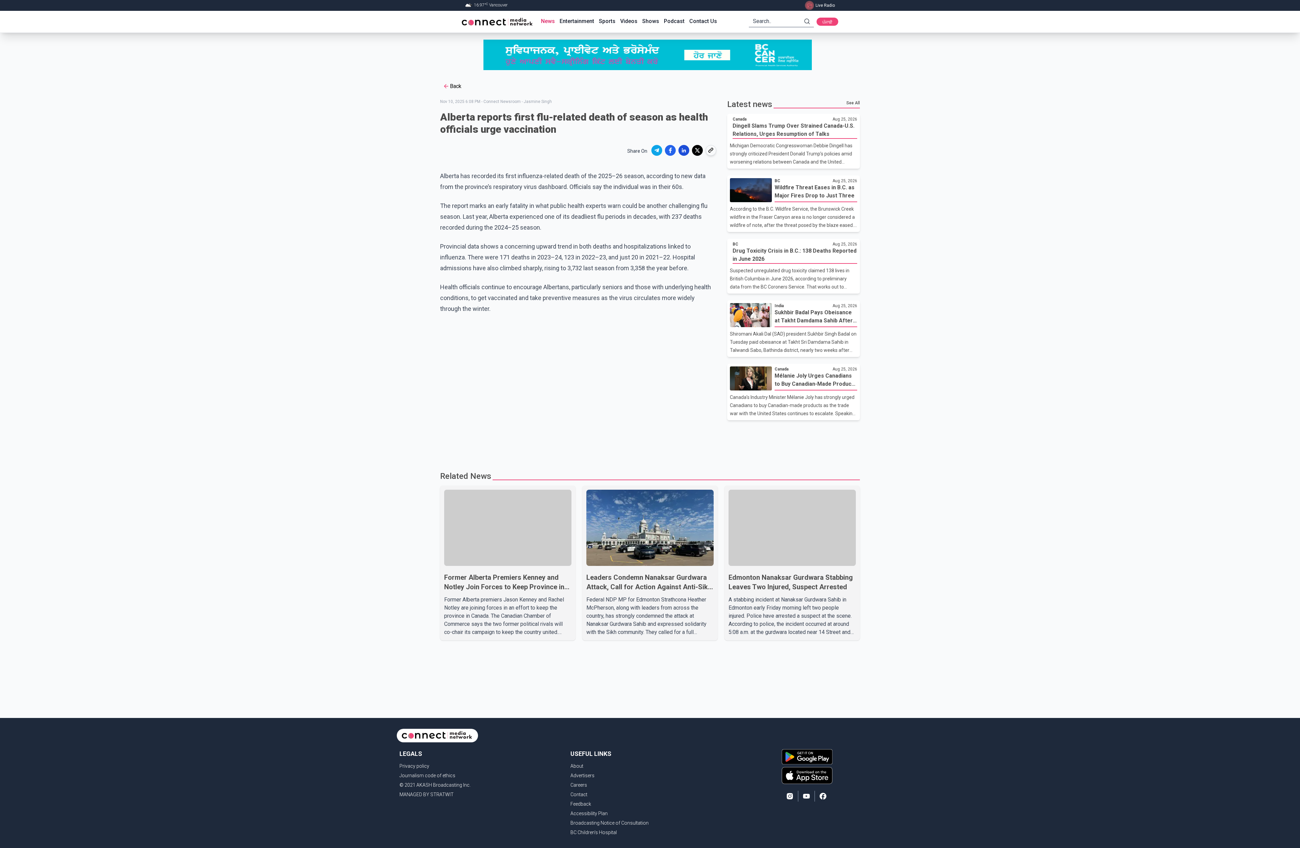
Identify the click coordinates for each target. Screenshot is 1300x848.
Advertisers (582, 775)
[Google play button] (807, 756)
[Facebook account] (823, 796)
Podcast (674, 21)
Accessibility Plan (589, 813)
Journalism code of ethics (427, 775)
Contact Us (703, 21)
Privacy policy (414, 766)
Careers (578, 785)
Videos (628, 21)
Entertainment (577, 21)
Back (455, 86)
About (576, 766)
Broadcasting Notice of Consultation (609, 823)
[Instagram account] (789, 796)
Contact (578, 794)
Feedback (580, 804)
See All (853, 103)
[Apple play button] (807, 775)
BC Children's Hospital (593, 832)
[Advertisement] (647, 442)
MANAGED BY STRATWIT (426, 794)
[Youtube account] (806, 796)
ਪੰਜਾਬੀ (827, 22)
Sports (607, 21)
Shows (650, 21)
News (548, 21)
